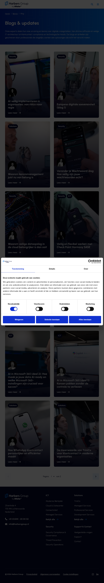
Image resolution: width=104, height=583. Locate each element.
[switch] (39, 309)
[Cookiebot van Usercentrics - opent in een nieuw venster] (90, 261)
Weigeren (19, 319)
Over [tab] (86, 269)
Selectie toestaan (52, 319)
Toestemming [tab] (18, 269)
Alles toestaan (85, 319)
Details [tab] (52, 269)
